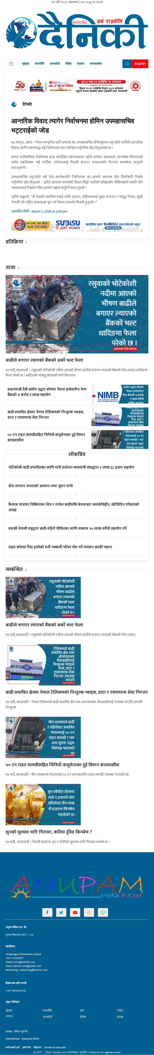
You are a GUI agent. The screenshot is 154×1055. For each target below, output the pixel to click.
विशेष (68, 63)
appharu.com (112, 1052)
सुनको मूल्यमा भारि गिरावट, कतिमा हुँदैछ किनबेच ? (49, 832)
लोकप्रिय (77, 454)
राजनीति (39, 63)
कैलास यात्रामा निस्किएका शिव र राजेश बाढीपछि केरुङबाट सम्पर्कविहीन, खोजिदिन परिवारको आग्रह (73, 507)
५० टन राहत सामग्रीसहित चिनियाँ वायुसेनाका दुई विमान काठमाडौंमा (46, 437)
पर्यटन (120, 1010)
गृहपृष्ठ (25, 63)
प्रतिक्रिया (14, 242)
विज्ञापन (38, 1047)
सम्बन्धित (15, 569)
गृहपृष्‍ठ (9, 1010)
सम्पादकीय (96, 63)
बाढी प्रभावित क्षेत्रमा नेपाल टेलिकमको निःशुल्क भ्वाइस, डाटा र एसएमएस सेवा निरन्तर (46, 415)
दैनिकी (27, 104)
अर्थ (82, 1010)
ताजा (10, 267)
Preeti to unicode (55, 1047)
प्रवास (80, 63)
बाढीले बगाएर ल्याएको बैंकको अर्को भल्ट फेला (44, 360)
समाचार (9, 1016)
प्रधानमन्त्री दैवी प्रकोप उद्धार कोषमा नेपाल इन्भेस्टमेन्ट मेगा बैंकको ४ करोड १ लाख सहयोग (47, 392)
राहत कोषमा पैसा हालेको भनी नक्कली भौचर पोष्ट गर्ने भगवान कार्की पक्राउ (60, 547)
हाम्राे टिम (26, 1047)
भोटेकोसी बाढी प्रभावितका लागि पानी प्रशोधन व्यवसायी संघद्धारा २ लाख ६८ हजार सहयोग (71, 467)
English (140, 63)
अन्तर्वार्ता (55, 63)
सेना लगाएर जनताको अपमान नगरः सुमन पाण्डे (40, 486)
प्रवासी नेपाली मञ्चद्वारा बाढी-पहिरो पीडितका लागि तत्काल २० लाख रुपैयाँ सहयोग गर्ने (67, 528)
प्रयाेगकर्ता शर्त (13, 1047)
